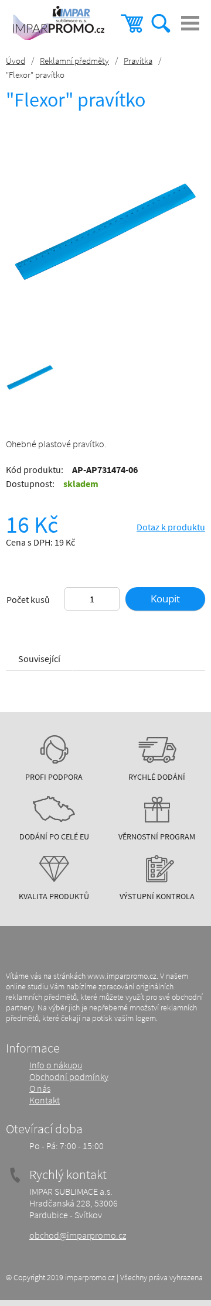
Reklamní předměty (74, 60)
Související (39, 658)
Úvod (15, 60)
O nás (39, 1088)
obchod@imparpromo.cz (77, 1235)
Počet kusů (28, 599)
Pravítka (138, 60)
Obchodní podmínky (68, 1076)
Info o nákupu (55, 1065)
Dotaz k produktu (171, 527)
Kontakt (44, 1100)
